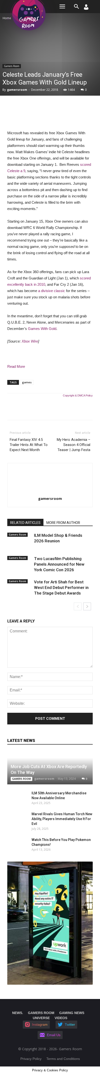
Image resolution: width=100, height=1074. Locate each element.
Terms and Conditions (63, 1059)
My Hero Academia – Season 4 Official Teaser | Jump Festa (73, 444)
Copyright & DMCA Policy (78, 395)
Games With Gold (42, 329)
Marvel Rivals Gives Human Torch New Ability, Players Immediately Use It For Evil (62, 819)
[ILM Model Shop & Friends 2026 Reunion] (19, 541)
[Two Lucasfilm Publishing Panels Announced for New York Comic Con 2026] (19, 564)
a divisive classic (51, 291)
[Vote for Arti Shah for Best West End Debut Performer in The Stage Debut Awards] (19, 587)
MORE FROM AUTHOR (63, 523)
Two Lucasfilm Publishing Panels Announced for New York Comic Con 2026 (59, 564)
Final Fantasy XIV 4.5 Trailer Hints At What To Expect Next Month (29, 444)
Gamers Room (11, 66)
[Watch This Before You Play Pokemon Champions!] (14, 844)
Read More (16, 366)
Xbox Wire (30, 341)
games (27, 382)
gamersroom (17, 90)
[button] (76, 6)
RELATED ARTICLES (25, 523)
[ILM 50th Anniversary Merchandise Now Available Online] (14, 798)
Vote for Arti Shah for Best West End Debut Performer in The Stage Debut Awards (61, 587)
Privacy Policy (31, 1059)
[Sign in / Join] (86, 8)
